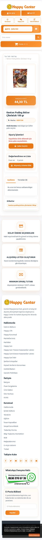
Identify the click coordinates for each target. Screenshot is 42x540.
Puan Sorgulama (10, 386)
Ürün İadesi (8, 390)
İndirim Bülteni (10, 327)
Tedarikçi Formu (10, 430)
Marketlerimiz (9, 338)
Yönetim (7, 415)
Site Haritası (9, 394)
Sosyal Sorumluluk (11, 426)
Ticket (6, 449)
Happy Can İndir (10, 358)
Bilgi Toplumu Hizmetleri (14, 434)
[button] (21, 44)
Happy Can (8, 346)
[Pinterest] (26, 460)
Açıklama (11, 180)
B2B (5, 438)
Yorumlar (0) (22, 180)
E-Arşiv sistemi (10, 445)
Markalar (7, 342)
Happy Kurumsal (10, 335)
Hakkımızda (8, 407)
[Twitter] (11, 460)
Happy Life (8, 331)
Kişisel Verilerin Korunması (14, 365)
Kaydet (12, 513)
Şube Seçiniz (22, 146)
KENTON (20, 120)
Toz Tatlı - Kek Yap (10, 56)
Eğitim (6, 419)
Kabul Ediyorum (34, 535)
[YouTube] (16, 460)
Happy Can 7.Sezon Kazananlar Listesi (19, 350)
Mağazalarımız (10, 441)
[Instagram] (31, 460)
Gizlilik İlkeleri (9, 369)
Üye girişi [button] (12, 13)
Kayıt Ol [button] (32, 13)
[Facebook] (5, 460)
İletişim (7, 382)
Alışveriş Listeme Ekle (22, 165)
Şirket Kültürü (9, 411)
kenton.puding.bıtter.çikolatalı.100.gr (22, 205)
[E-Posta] (36, 460)
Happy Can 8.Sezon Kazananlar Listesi (19, 354)
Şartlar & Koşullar (11, 361)
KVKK (6, 398)
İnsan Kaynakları (10, 422)
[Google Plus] (21, 460)
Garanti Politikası (11, 373)
